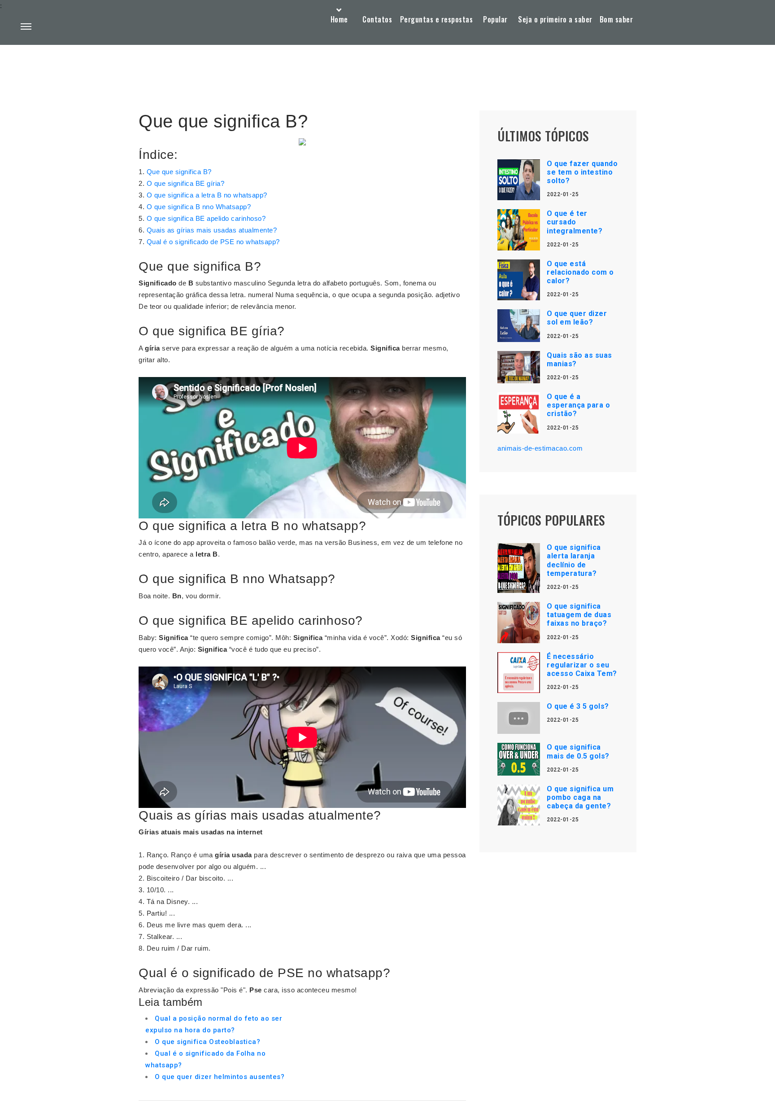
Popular (495, 19)
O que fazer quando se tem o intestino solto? (582, 172)
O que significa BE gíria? (186, 183)
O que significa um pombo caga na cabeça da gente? (580, 797)
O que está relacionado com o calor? (580, 272)
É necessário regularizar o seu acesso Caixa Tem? (582, 665)
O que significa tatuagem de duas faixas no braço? (579, 614)
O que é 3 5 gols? (578, 706)
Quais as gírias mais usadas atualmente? (212, 230)
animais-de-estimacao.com (540, 448)
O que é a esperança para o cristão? (578, 405)
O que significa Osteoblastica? (207, 1042)
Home (339, 19)
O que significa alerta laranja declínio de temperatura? (574, 560)
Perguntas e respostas (436, 19)
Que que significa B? (179, 171)
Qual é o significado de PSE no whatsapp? (213, 242)
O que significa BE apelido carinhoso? (206, 218)
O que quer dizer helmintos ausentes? (219, 1077)
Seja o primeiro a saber (555, 19)
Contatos (377, 19)
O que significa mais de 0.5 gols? (578, 751)
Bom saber (616, 19)
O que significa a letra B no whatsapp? (207, 195)
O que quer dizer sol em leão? (577, 317)
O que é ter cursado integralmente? (574, 222)
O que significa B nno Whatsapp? (199, 207)
